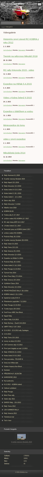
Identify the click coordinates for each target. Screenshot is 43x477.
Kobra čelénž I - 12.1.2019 (13, 197)
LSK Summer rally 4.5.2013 (13, 345)
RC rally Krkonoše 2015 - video (18, 70)
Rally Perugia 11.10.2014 (12, 269)
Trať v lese (7, 420)
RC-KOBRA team (12, 4)
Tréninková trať (9, 417)
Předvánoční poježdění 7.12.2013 (15, 301)
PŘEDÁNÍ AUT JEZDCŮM (13, 374)
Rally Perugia (8, 392)
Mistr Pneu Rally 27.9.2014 (13, 276)
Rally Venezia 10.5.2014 (12, 280)
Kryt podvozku (9, 381)
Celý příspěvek (7, 50)
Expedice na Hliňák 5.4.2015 (17, 84)
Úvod (2, 27)
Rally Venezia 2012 (10, 413)
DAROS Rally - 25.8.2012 (12, 402)
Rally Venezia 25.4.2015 (12, 251)
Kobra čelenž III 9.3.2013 (12, 355)
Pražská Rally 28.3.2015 (12, 262)
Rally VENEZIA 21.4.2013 (12, 352)
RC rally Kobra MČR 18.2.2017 (14, 222)
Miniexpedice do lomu (14, 125)
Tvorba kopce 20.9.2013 (12, 309)
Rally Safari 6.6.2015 (11, 244)
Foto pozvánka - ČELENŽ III (13, 359)
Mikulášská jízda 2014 (14, 153)
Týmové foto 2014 (10, 273)
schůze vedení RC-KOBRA (13, 233)
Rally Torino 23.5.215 (11, 247)
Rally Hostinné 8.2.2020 (12, 175)
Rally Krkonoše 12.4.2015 (12, 255)
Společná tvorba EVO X (12, 298)
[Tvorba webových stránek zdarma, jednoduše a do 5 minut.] (27, 472)
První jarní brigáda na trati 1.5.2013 (15, 348)
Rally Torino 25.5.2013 (11, 337)
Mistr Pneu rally (9, 395)
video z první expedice (14, 139)
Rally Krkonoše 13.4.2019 (12, 186)
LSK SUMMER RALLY (11, 410)
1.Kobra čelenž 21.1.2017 (12, 226)
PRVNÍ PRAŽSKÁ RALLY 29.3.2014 (16, 291)
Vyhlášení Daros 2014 (11, 283)
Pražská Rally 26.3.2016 (12, 236)
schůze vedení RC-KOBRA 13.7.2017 (16, 218)
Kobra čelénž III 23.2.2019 (13, 189)
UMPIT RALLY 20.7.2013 (12, 327)
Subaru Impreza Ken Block (13, 366)
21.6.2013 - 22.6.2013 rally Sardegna (16, 330)
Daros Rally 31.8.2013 (11, 319)
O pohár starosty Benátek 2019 (14, 179)
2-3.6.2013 (7, 334)
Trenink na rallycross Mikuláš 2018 (20, 56)
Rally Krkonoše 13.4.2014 (12, 287)
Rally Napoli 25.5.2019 (11, 182)
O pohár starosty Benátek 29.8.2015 (16, 240)
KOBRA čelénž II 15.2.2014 (13, 294)
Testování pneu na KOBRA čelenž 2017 (17, 229)
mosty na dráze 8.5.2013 (12, 341)
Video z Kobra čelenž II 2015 (17, 97)
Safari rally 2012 (9, 399)
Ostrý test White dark (11, 363)
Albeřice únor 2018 (10, 208)
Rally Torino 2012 (9, 406)
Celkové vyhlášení (10, 388)
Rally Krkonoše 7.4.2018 (12, 204)
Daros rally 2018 (9, 200)
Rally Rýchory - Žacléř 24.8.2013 (15, 323)
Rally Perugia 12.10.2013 (12, 305)
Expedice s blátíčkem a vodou (18, 111)
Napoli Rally (8, 316)
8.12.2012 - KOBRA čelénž (13, 384)
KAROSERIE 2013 (10, 377)
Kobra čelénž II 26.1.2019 (12, 193)
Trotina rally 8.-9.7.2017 (12, 215)
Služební (7, 370)
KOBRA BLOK (9, 211)
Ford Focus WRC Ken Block (13, 312)
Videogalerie (21, 50)
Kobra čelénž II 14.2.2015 (12, 265)
